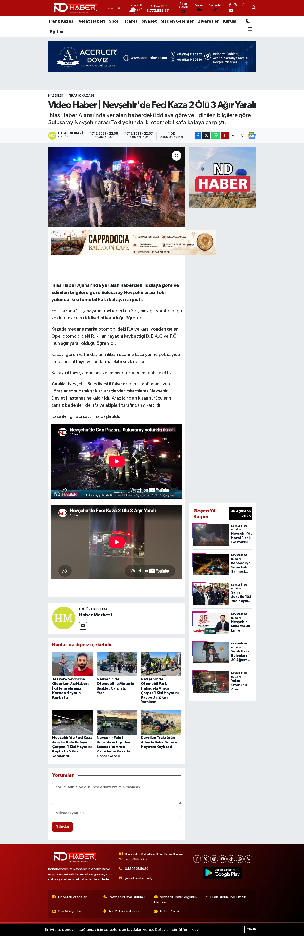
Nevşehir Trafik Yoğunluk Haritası (176, 899)
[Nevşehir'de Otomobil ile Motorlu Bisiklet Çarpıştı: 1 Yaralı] (117, 664)
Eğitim (56, 32)
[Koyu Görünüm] (248, 21)
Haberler (55, 95)
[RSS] (248, 859)
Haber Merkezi (95, 615)
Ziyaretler (208, 21)
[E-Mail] (83, 626)
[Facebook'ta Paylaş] (198, 135)
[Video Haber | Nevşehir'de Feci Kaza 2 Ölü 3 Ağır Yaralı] (116, 187)
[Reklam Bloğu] (222, 177)
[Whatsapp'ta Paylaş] (215, 135)
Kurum (229, 21)
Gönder (63, 827)
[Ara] (254, 8)
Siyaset (149, 21)
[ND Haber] (75, 8)
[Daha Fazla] (225, 135)
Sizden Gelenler (177, 21)
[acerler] (152, 56)
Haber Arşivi (169, 911)
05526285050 (136, 868)
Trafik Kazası (61, 21)
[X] (205, 859)
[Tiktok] (231, 859)
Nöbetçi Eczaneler (72, 897)
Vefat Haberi (92, 21)
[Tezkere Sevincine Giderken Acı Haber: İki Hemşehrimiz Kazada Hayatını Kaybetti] (72, 664)
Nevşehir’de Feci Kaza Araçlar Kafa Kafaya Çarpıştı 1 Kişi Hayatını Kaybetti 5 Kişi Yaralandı (72, 747)
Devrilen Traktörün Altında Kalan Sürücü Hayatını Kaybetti (159, 742)
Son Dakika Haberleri (124, 911)
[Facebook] (197, 859)
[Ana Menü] (249, 29)
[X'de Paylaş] (206, 135)
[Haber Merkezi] (63, 618)
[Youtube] (223, 859)
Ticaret (130, 21)
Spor (114, 21)
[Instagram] (214, 859)
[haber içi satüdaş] (133, 242)
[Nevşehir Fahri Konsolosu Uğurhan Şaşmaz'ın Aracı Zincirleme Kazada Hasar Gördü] (117, 722)
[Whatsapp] (240, 859)
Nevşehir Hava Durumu (127, 897)
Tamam (251, 929)
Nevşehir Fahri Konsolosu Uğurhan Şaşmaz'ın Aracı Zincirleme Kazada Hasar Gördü (114, 747)
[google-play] (223, 873)
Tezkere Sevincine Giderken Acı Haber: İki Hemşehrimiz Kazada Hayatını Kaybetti (70, 688)
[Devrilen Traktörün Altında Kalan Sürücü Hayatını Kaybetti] (161, 722)
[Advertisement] (236, 355)
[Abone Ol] (252, 135)
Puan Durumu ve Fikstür (228, 897)
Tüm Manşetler (69, 911)
